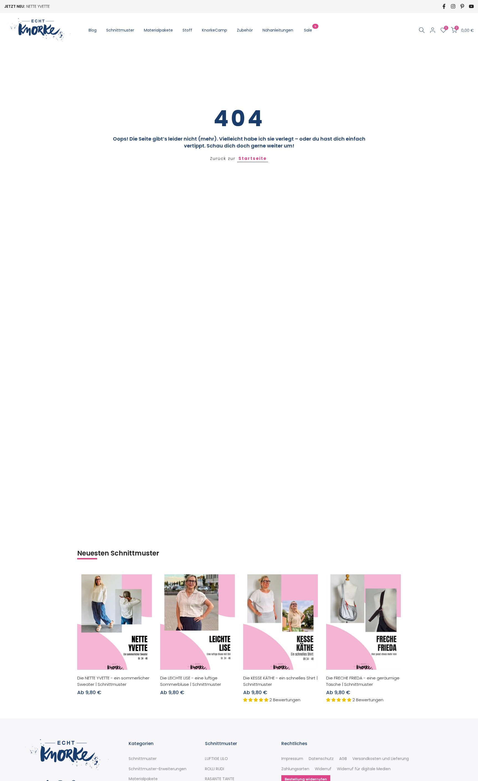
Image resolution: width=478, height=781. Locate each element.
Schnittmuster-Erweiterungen (157, 769)
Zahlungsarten (295, 769)
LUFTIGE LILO (216, 758)
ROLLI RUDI (214, 769)
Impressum (292, 758)
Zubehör (245, 30)
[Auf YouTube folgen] (471, 6)
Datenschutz (321, 758)
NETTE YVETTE (38, 6)
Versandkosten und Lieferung (380, 758)
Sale (310, 30)
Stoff (187, 30)
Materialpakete (158, 30)
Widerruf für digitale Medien (364, 769)
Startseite (252, 158)
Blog (93, 30)
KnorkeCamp (214, 30)
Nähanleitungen (278, 30)
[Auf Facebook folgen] (443, 6)
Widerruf (323, 769)
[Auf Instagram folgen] (453, 6)
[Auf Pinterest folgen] (462, 6)
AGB (343, 758)
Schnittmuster (120, 30)
